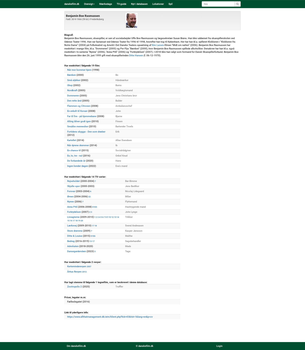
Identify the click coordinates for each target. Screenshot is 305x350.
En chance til (74, 150)
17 (74, 220)
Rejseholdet (73, 181)
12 (112, 217)
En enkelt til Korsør (77, 111)
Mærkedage (105, 4)
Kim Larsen (158, 45)
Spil (171, 4)
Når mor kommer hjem (79, 69)
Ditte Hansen (136, 55)
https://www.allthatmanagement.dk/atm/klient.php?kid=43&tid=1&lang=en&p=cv (110, 316)
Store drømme (74, 230)
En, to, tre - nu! (74, 155)
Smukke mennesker (77, 126)
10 (110, 217)
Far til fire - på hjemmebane (81, 116)
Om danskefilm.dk (76, 346)
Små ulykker (73, 80)
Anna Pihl (72, 206)
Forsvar (71, 191)
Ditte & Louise (74, 235)
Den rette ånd (74, 100)
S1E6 (93, 236)
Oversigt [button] (88, 4)
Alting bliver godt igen (79, 121)
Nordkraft (72, 90)
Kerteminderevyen (76, 266)
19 (79, 220)
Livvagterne (73, 217)
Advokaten (72, 246)
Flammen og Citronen (78, 106)
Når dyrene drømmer (78, 145)
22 (89, 196)
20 (82, 220)
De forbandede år (76, 160)
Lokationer (158, 4)
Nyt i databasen (139, 4)
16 (71, 220)
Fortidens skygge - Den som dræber (86, 131)
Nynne (70, 201)
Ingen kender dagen (77, 166)
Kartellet (71, 140)
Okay (69, 85)
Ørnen (70, 196)
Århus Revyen (74, 271)
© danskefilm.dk (144, 346)
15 (68, 220)
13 (115, 217)
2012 (84, 272)
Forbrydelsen (74, 212)
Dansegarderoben (76, 251)
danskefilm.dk (71, 4)
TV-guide (121, 4)
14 (118, 217)
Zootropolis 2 (74, 286)
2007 (89, 266)
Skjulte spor (73, 186)
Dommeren (73, 95)
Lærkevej (72, 225)
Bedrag (71, 241)
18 (76, 220)
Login (219, 346)
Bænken (71, 75)
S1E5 (94, 207)
